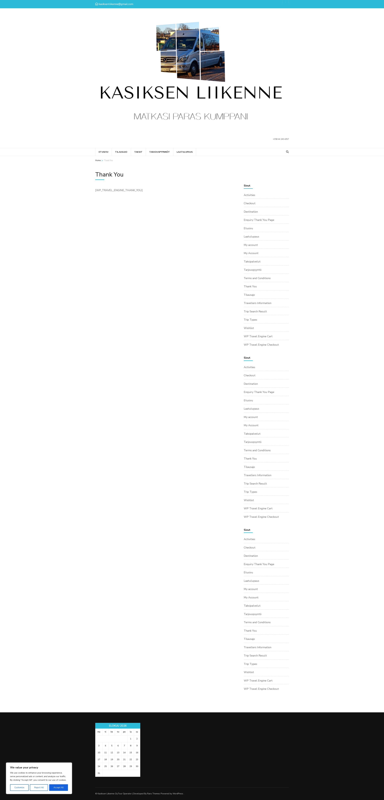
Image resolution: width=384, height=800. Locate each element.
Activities (249, 195)
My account (251, 245)
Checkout (249, 203)
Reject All (39, 787)
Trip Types (250, 319)
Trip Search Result (255, 311)
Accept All (59, 787)
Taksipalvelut (252, 261)
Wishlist (249, 328)
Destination (251, 211)
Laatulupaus (185, 152)
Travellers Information (257, 303)
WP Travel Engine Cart (258, 336)
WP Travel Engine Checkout (261, 345)
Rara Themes (153, 793)
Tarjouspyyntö (252, 270)
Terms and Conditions (257, 278)
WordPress (178, 793)
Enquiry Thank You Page (259, 220)
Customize (19, 787)
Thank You (250, 286)
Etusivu (103, 152)
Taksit (138, 152)
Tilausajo (121, 152)
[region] (39, 778)
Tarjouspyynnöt (159, 152)
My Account (251, 253)
